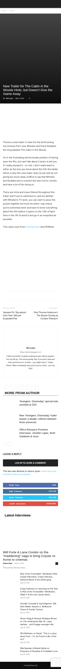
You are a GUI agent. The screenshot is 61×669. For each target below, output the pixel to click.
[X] (13, 109)
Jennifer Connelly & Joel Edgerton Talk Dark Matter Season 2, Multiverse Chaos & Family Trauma (38, 606)
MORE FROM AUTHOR (22, 393)
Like (54, 485)
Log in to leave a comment (30, 463)
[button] (5, 4)
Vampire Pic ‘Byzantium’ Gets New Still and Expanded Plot (14, 315)
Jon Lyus (9, 98)
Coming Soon (33, 226)
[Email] (40, 109)
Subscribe (51, 503)
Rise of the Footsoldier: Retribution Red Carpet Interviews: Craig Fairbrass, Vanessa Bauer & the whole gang (38, 577)
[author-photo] (30, 343)
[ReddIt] (33, 109)
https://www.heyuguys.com (30, 352)
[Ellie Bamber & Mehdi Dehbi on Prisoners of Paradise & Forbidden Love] (10, 652)
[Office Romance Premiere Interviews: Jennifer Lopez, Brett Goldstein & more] (10, 433)
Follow (52, 491)
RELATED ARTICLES (21, 387)
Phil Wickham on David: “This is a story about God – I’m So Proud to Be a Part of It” (38, 636)
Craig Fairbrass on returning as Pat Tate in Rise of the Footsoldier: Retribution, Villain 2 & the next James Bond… (39, 591)
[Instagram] (27, 373)
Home (3, 11)
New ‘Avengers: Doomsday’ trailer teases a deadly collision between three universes (38, 419)
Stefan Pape (7, 563)
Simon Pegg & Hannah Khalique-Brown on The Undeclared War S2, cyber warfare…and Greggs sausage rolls (38, 621)
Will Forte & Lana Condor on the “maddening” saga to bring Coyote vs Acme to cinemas (29, 555)
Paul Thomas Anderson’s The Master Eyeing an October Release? (46, 315)
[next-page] (9, 444)
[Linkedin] (26, 109)
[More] (47, 109)
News (12, 11)
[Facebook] (6, 109)
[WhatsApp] (20, 109)
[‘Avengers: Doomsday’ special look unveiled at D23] (10, 405)
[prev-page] (5, 444)
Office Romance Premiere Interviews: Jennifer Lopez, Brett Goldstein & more (37, 433)
